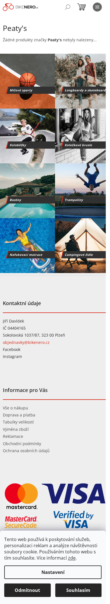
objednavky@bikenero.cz (26, 342)
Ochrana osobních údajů (26, 450)
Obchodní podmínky (22, 443)
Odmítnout (27, 590)
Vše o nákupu (15, 408)
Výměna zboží (16, 429)
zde (72, 558)
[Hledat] (67, 7)
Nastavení (53, 572)
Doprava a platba (19, 415)
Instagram (12, 356)
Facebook (11, 349)
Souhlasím (78, 590)
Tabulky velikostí (18, 422)
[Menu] (97, 7)
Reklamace (13, 436)
